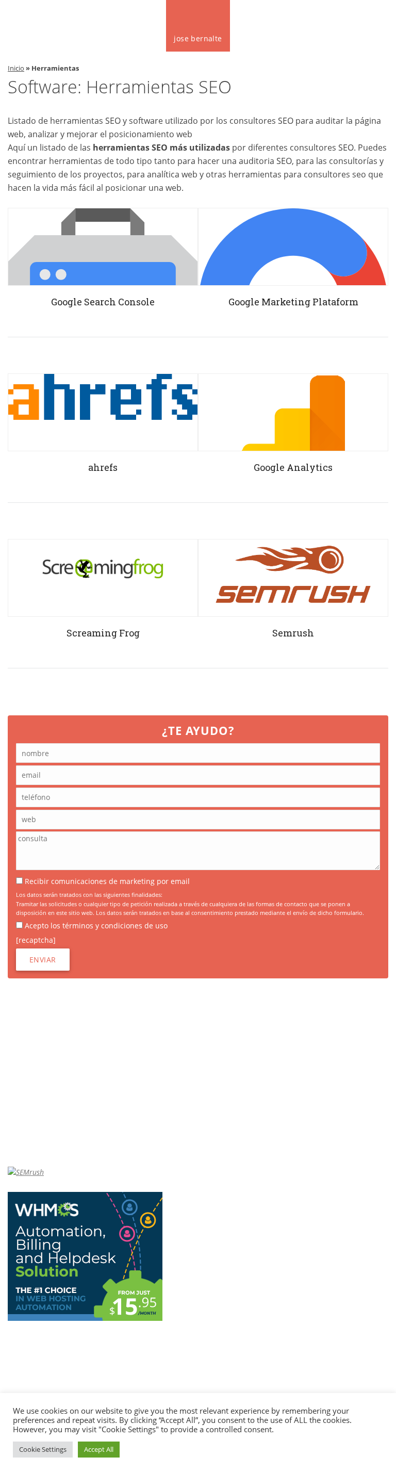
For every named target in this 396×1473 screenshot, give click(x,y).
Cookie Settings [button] (43, 1449)
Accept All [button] (98, 1449)
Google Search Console (103, 302)
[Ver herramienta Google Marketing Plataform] (293, 247)
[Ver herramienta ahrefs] (103, 412)
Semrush (293, 633)
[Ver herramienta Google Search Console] (103, 247)
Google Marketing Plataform (293, 302)
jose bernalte (198, 38)
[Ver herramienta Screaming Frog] (103, 578)
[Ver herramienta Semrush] (293, 578)
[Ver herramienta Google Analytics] (293, 412)
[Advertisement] (201, 1072)
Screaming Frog (103, 633)
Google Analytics (293, 467)
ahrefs (103, 467)
